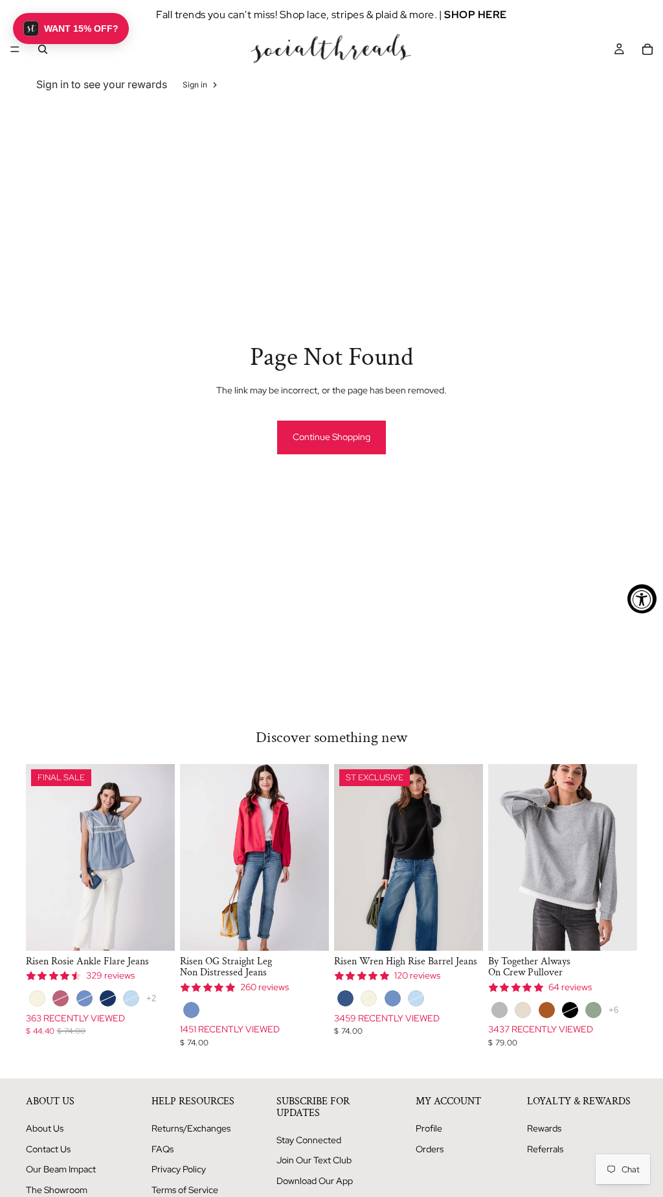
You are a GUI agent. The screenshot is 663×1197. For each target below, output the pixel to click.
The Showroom (56, 1190)
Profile (429, 1128)
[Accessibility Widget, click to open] (642, 598)
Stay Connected (308, 1140)
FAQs (163, 1149)
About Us (44, 1128)
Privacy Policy (179, 1169)
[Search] (42, 49)
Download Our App (314, 1181)
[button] (71, 28)
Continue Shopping (331, 437)
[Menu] (15, 49)
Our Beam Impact (61, 1169)
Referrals (545, 1149)
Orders (430, 1149)
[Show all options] (151, 998)
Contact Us (48, 1149)
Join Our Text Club (314, 1160)
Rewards (544, 1128)
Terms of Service (185, 1190)
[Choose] (154, 930)
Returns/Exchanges (191, 1128)
